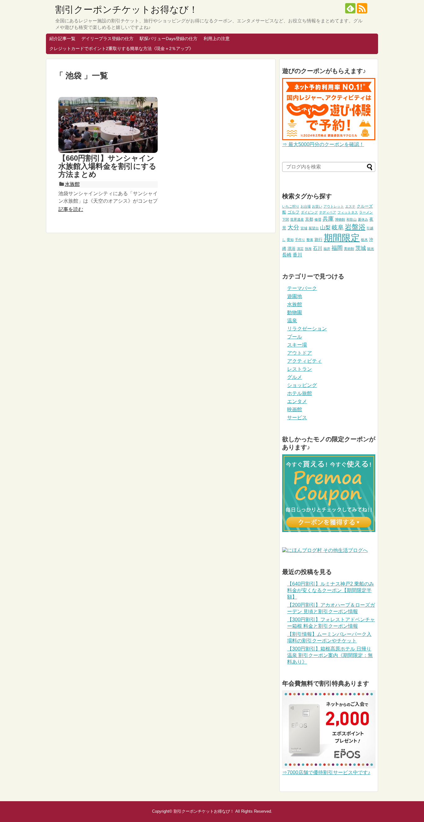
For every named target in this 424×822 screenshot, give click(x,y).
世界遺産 (297, 219)
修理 (317, 219)
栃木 (364, 239)
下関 (285, 219)
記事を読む (70, 209)
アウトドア (299, 353)
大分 (293, 227)
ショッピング (302, 385)
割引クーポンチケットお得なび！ (126, 9)
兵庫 (328, 219)
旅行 (318, 239)
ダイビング (309, 212)
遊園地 (294, 296)
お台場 (305, 206)
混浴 (291, 248)
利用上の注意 (217, 38)
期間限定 (342, 237)
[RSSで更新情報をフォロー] (362, 8)
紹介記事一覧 (62, 38)
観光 (370, 248)
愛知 (290, 239)
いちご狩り (290, 206)
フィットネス (347, 212)
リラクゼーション (307, 328)
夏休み (363, 219)
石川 (317, 248)
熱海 (308, 248)
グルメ (294, 377)
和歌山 (351, 219)
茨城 (360, 248)
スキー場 (297, 344)
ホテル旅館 (299, 393)
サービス (297, 417)
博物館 (340, 219)
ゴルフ (293, 212)
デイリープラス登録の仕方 (107, 38)
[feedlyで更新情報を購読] (350, 8)
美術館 (349, 248)
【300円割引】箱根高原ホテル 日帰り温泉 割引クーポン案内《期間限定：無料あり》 (330, 655)
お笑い (317, 206)
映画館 (294, 409)
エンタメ (297, 401)
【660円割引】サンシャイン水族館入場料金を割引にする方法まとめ (107, 166)
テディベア (327, 212)
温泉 (292, 320)
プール (294, 336)
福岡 (337, 248)
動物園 (294, 312)
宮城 (303, 228)
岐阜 (338, 227)
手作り (300, 239)
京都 (309, 219)
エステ (350, 206)
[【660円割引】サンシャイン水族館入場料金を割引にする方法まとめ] (108, 125)
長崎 (286, 254)
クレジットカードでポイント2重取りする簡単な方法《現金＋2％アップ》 (121, 48)
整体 (309, 239)
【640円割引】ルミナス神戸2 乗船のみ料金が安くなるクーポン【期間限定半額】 (330, 590)
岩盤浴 (355, 227)
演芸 (300, 248)
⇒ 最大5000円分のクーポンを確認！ (323, 144)
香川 (297, 254)
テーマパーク (302, 288)
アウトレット (333, 206)
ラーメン (366, 212)
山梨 (325, 228)
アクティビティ (304, 361)
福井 (326, 248)
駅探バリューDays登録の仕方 (168, 38)
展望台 (314, 228)
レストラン (299, 369)
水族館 (72, 184)
